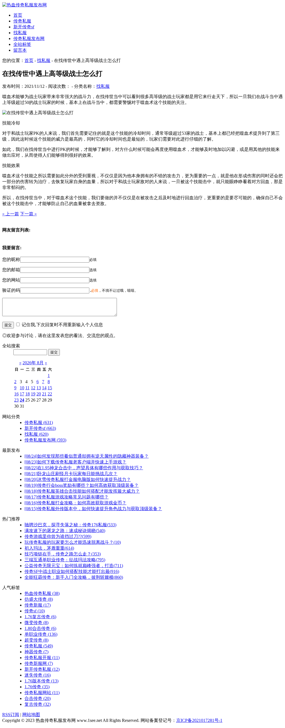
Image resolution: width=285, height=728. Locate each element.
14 (44, 387)
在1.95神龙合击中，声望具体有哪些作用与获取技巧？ (83, 467)
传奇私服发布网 (29, 38)
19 (33, 394)
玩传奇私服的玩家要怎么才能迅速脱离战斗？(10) (72, 542)
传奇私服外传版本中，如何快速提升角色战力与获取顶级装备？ (93, 508)
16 (16, 394)
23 (16, 400)
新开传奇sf (23, 26)
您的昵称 (11, 259)
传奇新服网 (38, 663)
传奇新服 (37, 605)
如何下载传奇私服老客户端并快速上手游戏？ (75, 462)
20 (38, 394)
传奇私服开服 (42, 657)
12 (33, 387)
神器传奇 (36, 651)
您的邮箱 (11, 269)
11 (27, 387)
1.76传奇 (37, 686)
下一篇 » (28, 213)
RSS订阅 (10, 714)
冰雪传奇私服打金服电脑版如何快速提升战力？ (77, 479)
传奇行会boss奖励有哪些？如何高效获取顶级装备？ (81, 485)
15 (50, 387)
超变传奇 (36, 640)
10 (22, 387)
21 (44, 394)
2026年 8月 (33, 362)
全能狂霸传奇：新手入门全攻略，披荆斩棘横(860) (73, 577)
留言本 (20, 50)
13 (38, 387)
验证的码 (11, 290)
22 (50, 394)
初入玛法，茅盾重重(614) (49, 548)
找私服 (20, 32)
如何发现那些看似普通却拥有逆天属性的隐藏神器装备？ (86, 456)
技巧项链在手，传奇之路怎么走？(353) (62, 554)
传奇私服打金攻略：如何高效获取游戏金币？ (75, 502)
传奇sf (34, 611)
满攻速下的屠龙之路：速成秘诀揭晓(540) (64, 530)
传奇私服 (22, 21)
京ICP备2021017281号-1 (199, 720)
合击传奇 (37, 698)
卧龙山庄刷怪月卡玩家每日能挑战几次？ (70, 473)
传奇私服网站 (42, 692)
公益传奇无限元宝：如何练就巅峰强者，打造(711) (73, 565)
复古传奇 (37, 704)
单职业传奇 (40, 634)
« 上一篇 (10, 213)
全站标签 (22, 44)
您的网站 (11, 280)
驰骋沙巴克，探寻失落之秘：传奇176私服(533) (70, 524)
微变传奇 (36, 622)
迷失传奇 (37, 675)
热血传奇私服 (42, 593)
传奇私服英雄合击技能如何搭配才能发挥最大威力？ (82, 491)
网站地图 (31, 714)
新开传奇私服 (42, 669)
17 (22, 394)
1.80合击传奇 (40, 628)
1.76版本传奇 (41, 681)
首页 (17, 15)
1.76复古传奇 (40, 616)
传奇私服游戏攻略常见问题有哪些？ (66, 497)
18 (27, 394)
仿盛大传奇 (38, 599)
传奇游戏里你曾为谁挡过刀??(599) (57, 536)
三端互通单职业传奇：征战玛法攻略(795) (64, 559)
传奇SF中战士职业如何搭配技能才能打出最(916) (71, 571)
